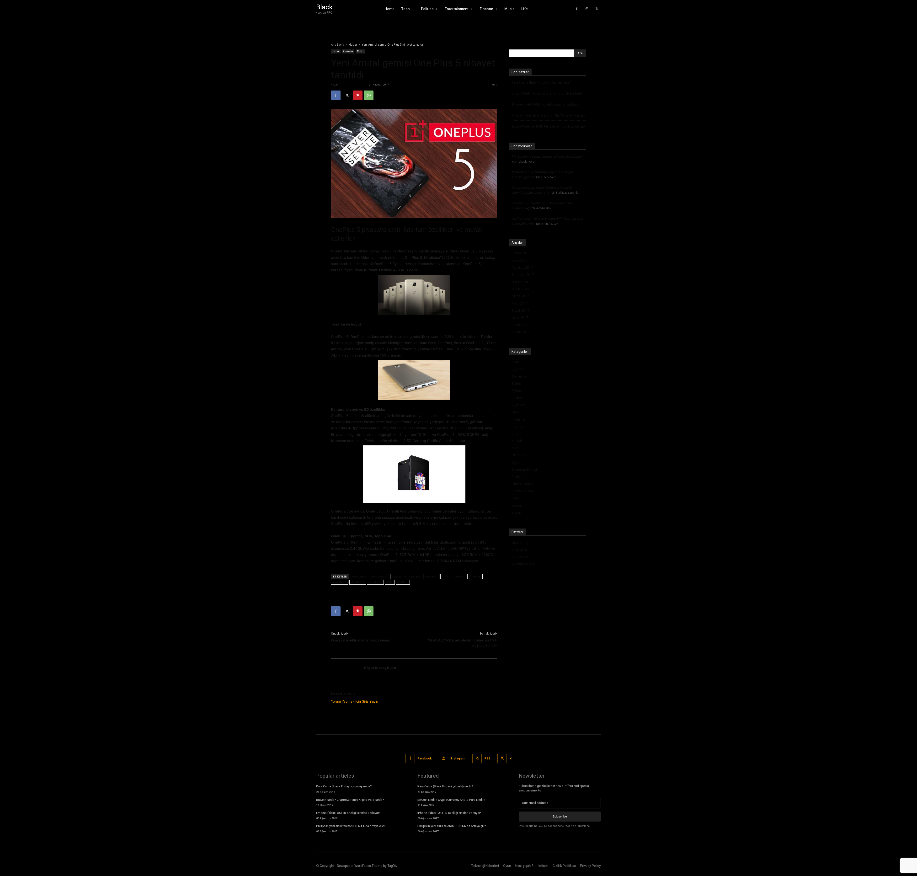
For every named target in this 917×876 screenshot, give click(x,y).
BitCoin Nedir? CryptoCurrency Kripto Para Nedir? (548, 93)
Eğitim (516, 383)
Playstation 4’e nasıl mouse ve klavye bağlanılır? (547, 156)
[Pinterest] (358, 95)
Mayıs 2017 (520, 289)
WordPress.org (523, 564)
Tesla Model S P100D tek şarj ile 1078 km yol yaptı (549, 126)
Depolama (399, 576)
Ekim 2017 (520, 260)
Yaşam (517, 505)
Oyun (516, 462)
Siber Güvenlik (522, 483)
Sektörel (518, 476)
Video (516, 498)
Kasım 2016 (521, 332)
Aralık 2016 (520, 324)
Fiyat (446, 576)
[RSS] (477, 758)
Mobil (360, 51)
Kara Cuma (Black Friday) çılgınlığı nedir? (542, 82)
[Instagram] (587, 9)
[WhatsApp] (368, 95)
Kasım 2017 (521, 253)
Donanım (431, 576)
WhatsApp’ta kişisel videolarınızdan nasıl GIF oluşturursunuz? (462, 642)
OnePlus (474, 576)
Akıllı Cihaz (359, 576)
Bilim (515, 362)
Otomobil (519, 455)
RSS (487, 758)
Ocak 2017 (520, 317)
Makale (517, 440)
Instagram (458, 758)
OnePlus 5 (339, 582)
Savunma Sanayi (524, 469)
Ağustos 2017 (522, 267)
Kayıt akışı (519, 549)
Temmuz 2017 (523, 274)
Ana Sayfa (337, 45)
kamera (459, 576)
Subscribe (560, 816)
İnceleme (348, 51)
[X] (597, 9)
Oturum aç (520, 542)
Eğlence (517, 390)
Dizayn (415, 576)
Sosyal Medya (522, 491)
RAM (390, 582)
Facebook (425, 758)
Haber (353, 45)
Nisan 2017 (520, 296)
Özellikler (375, 582)
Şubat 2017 (520, 310)
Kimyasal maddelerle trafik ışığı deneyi (360, 640)
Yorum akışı (520, 557)
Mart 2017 (520, 303)
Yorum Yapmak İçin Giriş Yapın (354, 701)
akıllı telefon (379, 576)
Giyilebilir (518, 405)
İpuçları (517, 433)
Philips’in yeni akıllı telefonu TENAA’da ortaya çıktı (549, 115)
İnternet (518, 426)
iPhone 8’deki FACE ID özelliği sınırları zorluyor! (546, 104)
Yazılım (517, 512)
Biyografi (518, 369)
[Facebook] (577, 9)
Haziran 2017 (522, 281)
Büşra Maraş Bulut (352, 84)
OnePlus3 (358, 582)
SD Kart (403, 582)
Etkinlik (517, 397)
